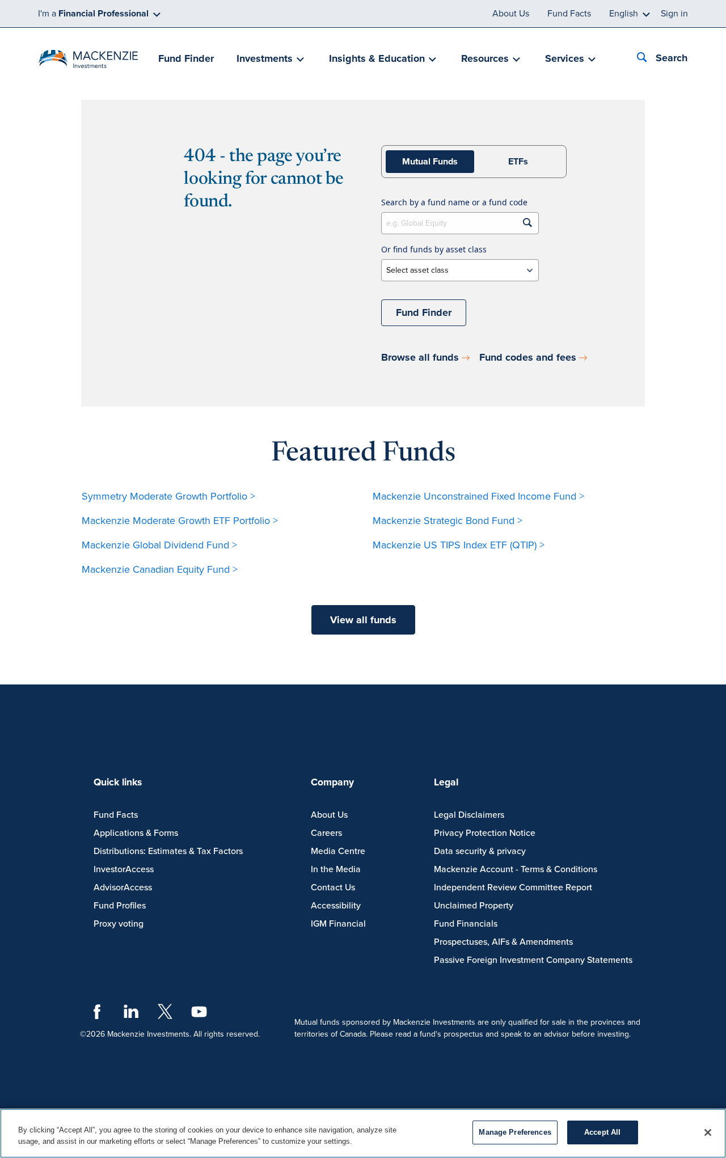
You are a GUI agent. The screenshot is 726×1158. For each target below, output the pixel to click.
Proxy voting (118, 923)
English (623, 13)
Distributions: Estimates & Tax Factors (168, 851)
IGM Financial (338, 923)
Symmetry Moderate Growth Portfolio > (168, 496)
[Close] (707, 1132)
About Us (510, 13)
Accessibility (336, 905)
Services (564, 58)
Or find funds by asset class (434, 249)
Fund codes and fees (527, 357)
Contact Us (333, 887)
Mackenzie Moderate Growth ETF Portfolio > (180, 520)
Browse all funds (420, 357)
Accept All (602, 1132)
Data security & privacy (480, 851)
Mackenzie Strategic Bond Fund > (447, 520)
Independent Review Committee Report (513, 887)
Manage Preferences (515, 1132)
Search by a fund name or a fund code (454, 202)
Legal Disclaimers (469, 815)
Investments (265, 58)
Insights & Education (377, 58)
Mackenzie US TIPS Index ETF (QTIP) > (458, 545)
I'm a (93, 13)
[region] (363, 1133)
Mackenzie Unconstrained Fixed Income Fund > (478, 496)
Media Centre (338, 851)
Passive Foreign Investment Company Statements (533, 960)
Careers (326, 833)
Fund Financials (465, 923)
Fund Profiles (120, 905)
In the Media (336, 869)
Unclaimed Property (473, 905)
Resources (485, 58)
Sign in (674, 13)
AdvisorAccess (123, 887)
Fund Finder (186, 58)
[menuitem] (186, 59)
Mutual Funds (430, 161)
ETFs (518, 161)
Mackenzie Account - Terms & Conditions (515, 869)
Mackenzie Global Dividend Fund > (159, 545)
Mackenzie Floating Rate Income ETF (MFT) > (472, 569)
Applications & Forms (136, 833)
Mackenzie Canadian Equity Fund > (160, 569)
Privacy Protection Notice (484, 833)
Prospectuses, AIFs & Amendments (503, 942)
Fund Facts (569, 13)
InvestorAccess (124, 869)
